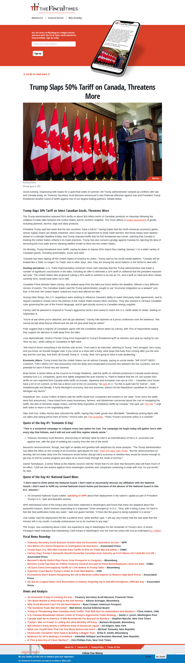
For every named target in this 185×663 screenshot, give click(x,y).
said (105, 384)
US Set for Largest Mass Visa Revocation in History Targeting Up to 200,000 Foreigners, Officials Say (85, 581)
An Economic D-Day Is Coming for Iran (49, 597)
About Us (69, 647)
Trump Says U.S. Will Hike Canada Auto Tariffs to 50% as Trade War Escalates (72, 549)
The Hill (149, 404)
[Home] (57, 7)
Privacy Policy (97, 647)
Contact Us (82, 647)
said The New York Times (114, 450)
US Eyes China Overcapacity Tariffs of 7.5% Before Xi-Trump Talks (65, 567)
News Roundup (75, 17)
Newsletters (37, 17)
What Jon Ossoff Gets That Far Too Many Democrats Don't (61, 629)
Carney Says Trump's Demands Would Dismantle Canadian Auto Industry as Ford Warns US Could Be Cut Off (90, 553)
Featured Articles (56, 17)
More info (66, 660)
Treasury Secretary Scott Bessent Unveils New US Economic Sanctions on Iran (73, 542)
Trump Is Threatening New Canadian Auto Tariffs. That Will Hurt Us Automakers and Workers (81, 611)
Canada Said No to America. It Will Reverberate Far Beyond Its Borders (68, 618)
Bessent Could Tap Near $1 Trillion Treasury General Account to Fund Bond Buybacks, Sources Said (85, 564)
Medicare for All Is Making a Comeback (49, 636)
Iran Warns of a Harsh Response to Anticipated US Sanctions (62, 546)
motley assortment (136, 220)
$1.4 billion (155, 530)
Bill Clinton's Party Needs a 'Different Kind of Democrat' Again (63, 625)
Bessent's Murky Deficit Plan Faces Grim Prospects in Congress (64, 560)
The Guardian (95, 417)
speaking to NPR (77, 495)
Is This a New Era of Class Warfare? (48, 640)
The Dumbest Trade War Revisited (47, 608)
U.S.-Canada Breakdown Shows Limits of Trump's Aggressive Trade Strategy (71, 615)
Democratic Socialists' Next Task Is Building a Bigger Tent (61, 633)
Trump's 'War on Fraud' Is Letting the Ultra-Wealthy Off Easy (62, 622)
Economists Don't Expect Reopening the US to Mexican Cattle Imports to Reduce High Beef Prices (84, 574)
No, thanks (160, 656)
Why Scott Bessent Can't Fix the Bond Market (53, 604)
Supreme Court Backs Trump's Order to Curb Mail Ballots (60, 571)
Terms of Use (114, 647)
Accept (148, 656)
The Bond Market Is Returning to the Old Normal (55, 600)
